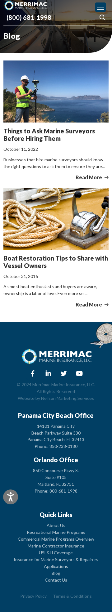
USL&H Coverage (56, 552)
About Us (56, 525)
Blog (56, 573)
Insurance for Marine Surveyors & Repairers (56, 559)
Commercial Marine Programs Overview (56, 539)
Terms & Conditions (72, 596)
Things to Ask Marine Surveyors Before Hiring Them (49, 134)
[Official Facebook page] (32, 373)
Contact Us (56, 580)
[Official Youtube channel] (79, 373)
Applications (56, 566)
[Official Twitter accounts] (64, 373)
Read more (89, 177)
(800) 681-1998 (29, 17)
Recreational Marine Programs (56, 532)
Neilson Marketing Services (67, 398)
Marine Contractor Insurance (56, 545)
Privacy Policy (33, 596)
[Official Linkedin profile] (48, 373)
